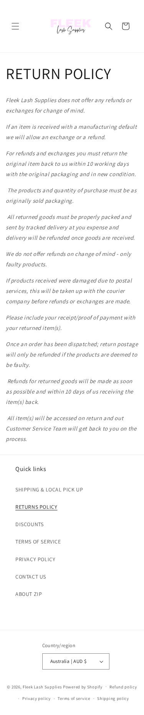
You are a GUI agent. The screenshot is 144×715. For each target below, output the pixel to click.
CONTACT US (30, 576)
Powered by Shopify (83, 686)
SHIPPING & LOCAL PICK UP (49, 489)
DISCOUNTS (29, 524)
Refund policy (123, 687)
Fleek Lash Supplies (42, 686)
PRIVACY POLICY (35, 559)
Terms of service (74, 698)
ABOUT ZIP (28, 594)
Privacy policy (36, 698)
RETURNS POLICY (36, 506)
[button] (15, 26)
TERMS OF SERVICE (38, 541)
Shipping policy (113, 698)
